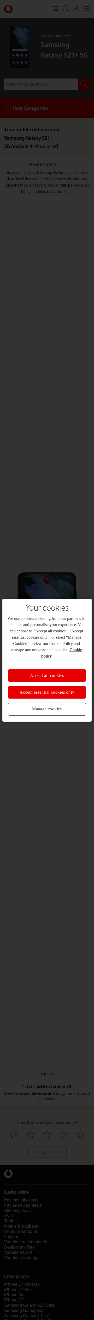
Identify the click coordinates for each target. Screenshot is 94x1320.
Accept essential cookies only (47, 692)
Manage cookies (47, 709)
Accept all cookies (47, 675)
